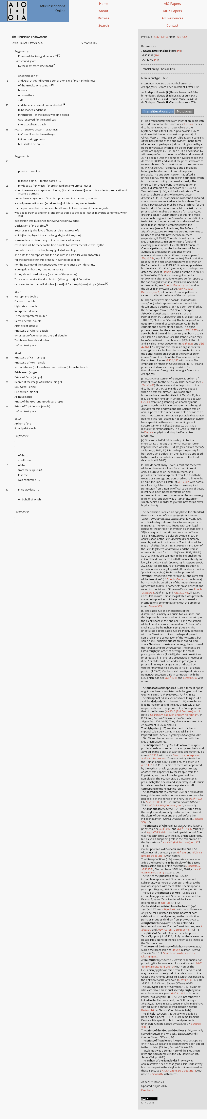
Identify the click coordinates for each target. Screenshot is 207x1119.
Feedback (147, 1090)
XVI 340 (155, 832)
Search (103, 25)
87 (156, 1074)
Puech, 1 (178, 579)
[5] (47, 224)
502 (193, 866)
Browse (103, 18)
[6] (106, 283)
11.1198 (161, 37)
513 (154, 606)
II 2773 (192, 330)
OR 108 (165, 903)
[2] (54, 65)
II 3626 (187, 343)
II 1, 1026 (184, 829)
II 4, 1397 (177, 993)
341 (166, 832)
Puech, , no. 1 (177, 285)
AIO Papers (172, 3)
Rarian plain (148, 1010)
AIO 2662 (183, 482)
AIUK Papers (172, 11)
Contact (172, 25)
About (103, 11)
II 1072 (196, 799)
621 (169, 909)
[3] (52, 84)
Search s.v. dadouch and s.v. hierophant (174, 715)
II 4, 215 (171, 360)
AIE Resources (172, 18)
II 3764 (147, 869)
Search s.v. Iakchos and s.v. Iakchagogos (168, 954)
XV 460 (181, 592)
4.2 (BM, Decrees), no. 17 (181, 842)
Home (103, 3)
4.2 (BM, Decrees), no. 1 (183, 711)
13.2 (182, 37)
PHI (179, 51)
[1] (58, 55)
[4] (64, 104)
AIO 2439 (152, 755)
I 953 (181, 852)
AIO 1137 (146, 765)
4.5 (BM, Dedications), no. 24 (171, 964)
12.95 (147, 60)
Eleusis (188, 124)
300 (190, 678)
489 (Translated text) (158, 51)
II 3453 (165, 829)
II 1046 (171, 678)
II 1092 (147, 55)
